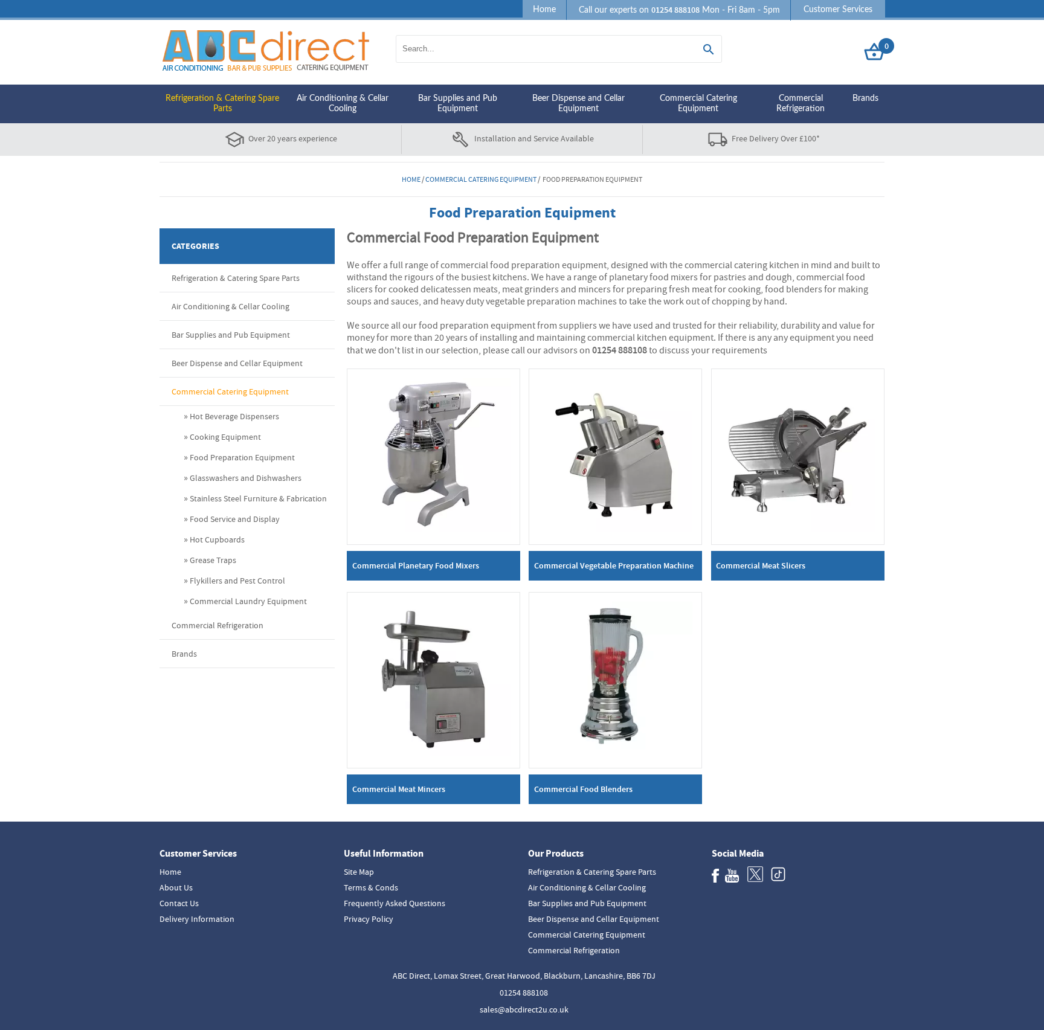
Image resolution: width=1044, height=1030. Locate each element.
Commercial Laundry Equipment (248, 601)
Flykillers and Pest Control (237, 580)
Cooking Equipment (225, 436)
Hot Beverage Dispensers (234, 416)
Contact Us (179, 903)
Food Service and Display (235, 518)
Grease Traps (213, 560)
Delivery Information (197, 918)
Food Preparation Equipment (242, 457)
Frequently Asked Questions (394, 903)
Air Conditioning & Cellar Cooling (342, 103)
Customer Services (838, 9)
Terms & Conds (371, 887)
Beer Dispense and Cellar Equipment (578, 103)
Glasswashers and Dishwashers (245, 477)
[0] (874, 61)
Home (544, 9)
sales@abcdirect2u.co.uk (524, 1009)
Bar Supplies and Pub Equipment (457, 103)
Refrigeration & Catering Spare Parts (222, 103)
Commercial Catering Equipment (698, 103)
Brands (865, 98)
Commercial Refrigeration (800, 103)
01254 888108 (524, 992)
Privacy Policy (368, 918)
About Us (176, 887)
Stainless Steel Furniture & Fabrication (258, 498)
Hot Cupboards (217, 539)
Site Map (359, 871)
